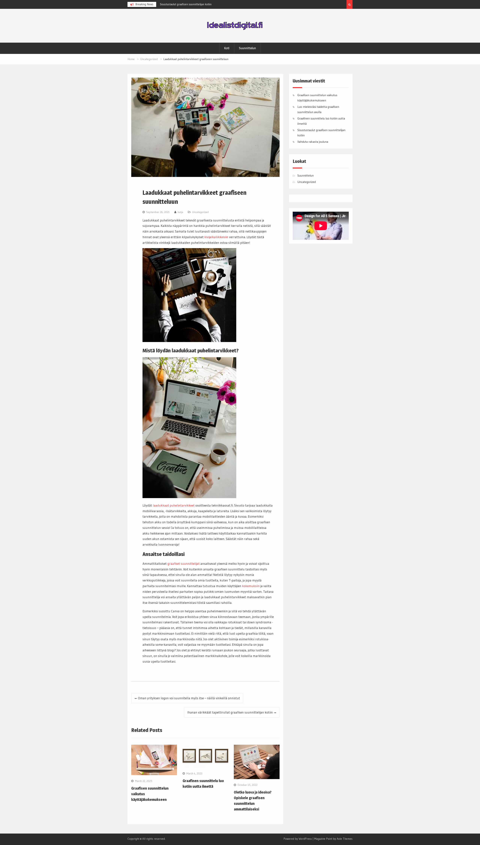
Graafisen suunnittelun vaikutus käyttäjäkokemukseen (192, 4)
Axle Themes (344, 838)
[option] (193, 4)
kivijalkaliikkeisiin (216, 237)
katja (180, 212)
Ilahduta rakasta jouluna (312, 141)
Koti (226, 48)
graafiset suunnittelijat (183, 564)
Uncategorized (200, 212)
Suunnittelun (247, 48)
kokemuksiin (251, 586)
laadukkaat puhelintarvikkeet (174, 505)
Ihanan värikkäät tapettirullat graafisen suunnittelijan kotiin (230, 712)
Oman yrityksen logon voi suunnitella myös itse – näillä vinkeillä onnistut (189, 698)
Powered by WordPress (298, 838)
